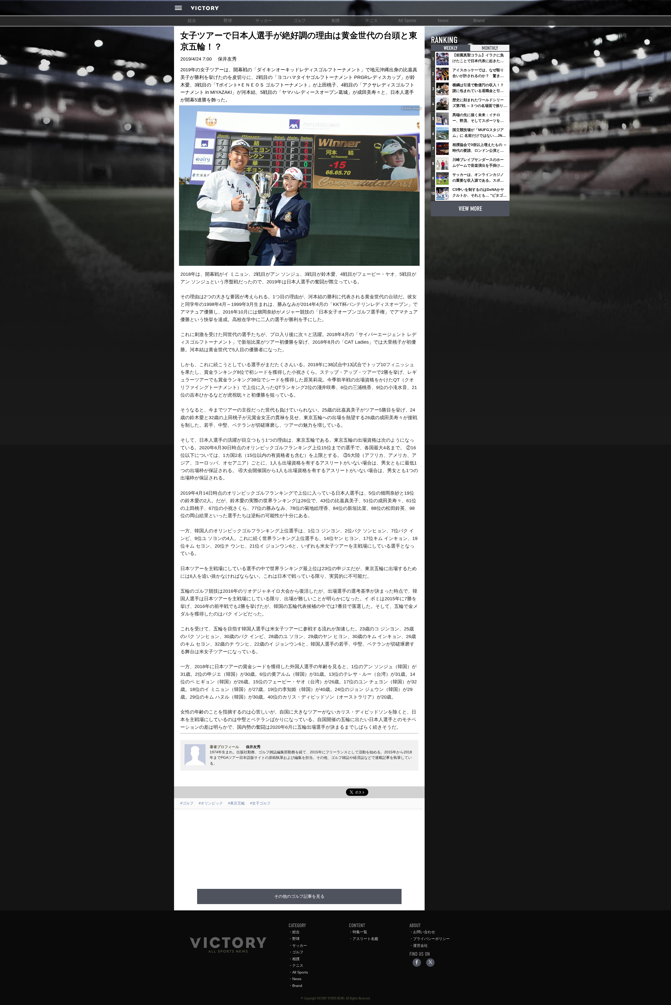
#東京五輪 (236, 803)
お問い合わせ (424, 932)
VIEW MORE (470, 208)
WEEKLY (450, 48)
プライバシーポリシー (431, 939)
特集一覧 (360, 932)
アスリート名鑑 (365, 939)
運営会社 (420, 945)
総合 (192, 20)
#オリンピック (211, 803)
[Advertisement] (299, 846)
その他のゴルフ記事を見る (299, 896)
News (443, 20)
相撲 (335, 20)
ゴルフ (299, 20)
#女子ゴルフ (260, 803)
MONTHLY (490, 48)
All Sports (407, 20)
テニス (371, 20)
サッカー (263, 20)
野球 (228, 20)
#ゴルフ (186, 803)
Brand (479, 20)
